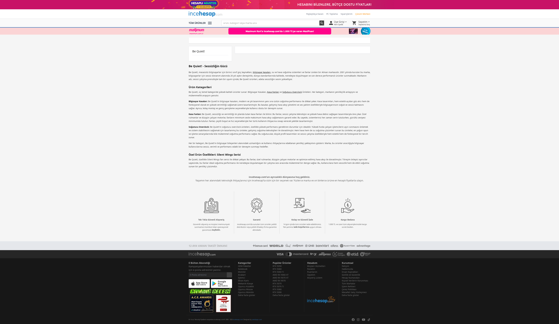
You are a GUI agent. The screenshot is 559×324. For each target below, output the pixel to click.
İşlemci (241, 277)
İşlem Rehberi (348, 286)
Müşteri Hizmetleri (316, 266)
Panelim (311, 269)
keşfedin (216, 230)
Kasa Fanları (273, 92)
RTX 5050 (277, 266)
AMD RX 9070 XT (281, 277)
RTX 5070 (277, 283)
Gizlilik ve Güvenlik (351, 274)
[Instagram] (358, 319)
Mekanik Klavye (245, 283)
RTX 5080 (277, 289)
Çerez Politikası (349, 289)
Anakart (242, 274)
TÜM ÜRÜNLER (197, 23)
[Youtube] (363, 319)
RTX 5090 (277, 292)
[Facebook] (353, 319)
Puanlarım (312, 271)
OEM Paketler (244, 266)
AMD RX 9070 (279, 280)
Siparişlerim (346, 14)
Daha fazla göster (246, 295)
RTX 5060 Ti (278, 271)
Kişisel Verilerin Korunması (355, 280)
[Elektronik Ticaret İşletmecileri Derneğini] (352, 254)
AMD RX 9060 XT (281, 274)
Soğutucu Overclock (292, 92)
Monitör (242, 271)
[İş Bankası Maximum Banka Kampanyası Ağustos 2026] (279, 31)
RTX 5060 (277, 269)
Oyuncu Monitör (246, 292)
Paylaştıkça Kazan (314, 14)
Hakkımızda (347, 269)
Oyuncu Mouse (245, 289)
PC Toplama (332, 14)
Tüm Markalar (348, 283)
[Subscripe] (229, 274)
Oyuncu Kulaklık (246, 286)
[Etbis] (223, 303)
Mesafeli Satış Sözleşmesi (354, 292)
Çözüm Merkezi (362, 14)
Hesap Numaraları (351, 277)
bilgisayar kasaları (262, 72)
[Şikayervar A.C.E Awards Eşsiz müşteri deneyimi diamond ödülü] (201, 303)
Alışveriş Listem (314, 277)
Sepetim (311, 274)
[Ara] (321, 23)
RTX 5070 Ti (278, 286)
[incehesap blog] (321, 291)
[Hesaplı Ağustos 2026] (279, 4)
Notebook (242, 269)
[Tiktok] (368, 319)
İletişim (345, 266)
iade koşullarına (301, 227)
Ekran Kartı (243, 280)
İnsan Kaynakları (350, 271)
